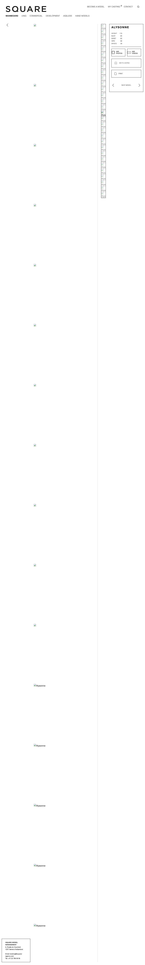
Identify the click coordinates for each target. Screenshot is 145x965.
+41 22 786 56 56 (14, 958)
